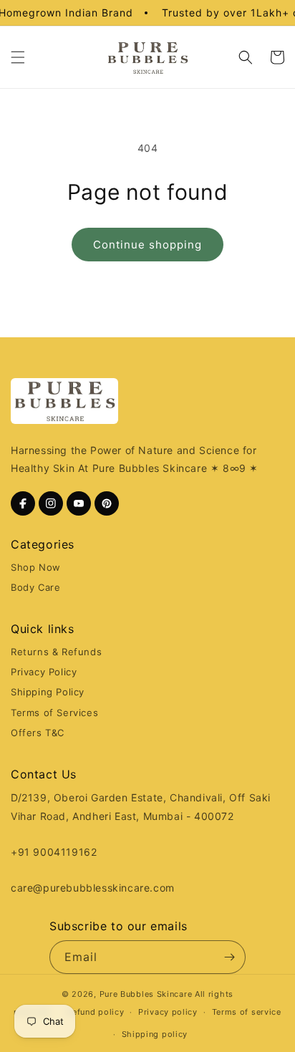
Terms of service (246, 1012)
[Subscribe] (229, 957)
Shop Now (36, 567)
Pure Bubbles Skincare (146, 994)
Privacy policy (168, 1012)
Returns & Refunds (56, 651)
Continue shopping (147, 244)
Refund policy (95, 1012)
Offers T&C (37, 732)
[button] (18, 57)
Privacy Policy (44, 671)
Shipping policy (155, 1034)
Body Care (35, 587)
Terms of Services (54, 712)
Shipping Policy (47, 692)
